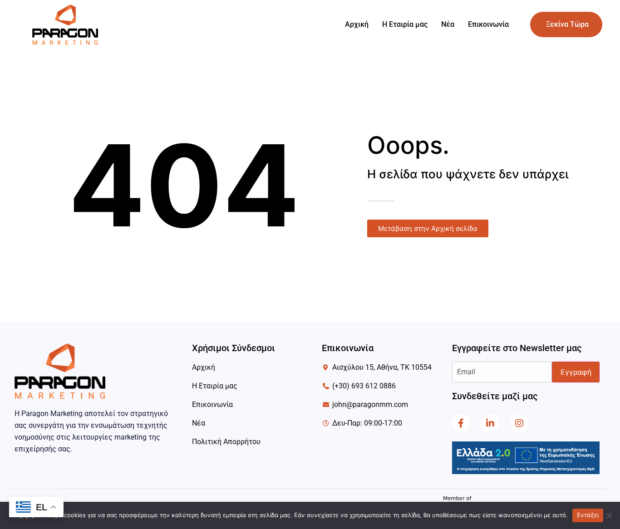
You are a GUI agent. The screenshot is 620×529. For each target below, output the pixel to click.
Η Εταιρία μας (405, 24)
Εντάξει (588, 515)
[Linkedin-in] (490, 423)
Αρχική (357, 24)
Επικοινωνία (488, 24)
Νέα (447, 24)
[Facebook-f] (461, 423)
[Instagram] (519, 423)
